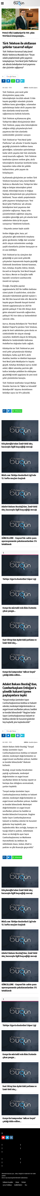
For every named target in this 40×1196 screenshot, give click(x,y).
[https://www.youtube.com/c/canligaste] (3, 1137)
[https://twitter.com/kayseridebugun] (7, 1137)
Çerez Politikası (7, 1185)
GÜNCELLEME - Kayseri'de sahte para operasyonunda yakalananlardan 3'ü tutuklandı (19, 541)
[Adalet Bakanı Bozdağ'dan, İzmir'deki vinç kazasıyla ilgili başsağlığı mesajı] (20, 493)
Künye (17, 1182)
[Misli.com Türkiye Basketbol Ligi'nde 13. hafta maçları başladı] (20, 462)
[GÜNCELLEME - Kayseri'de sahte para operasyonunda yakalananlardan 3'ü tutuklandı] (20, 525)
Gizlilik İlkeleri (18, 1185)
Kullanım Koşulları (8, 1182)
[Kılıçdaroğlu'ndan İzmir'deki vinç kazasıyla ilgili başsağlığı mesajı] (20, 430)
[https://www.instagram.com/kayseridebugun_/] (11, 1137)
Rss (26, 1185)
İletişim (24, 1182)
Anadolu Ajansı (33, 88)
